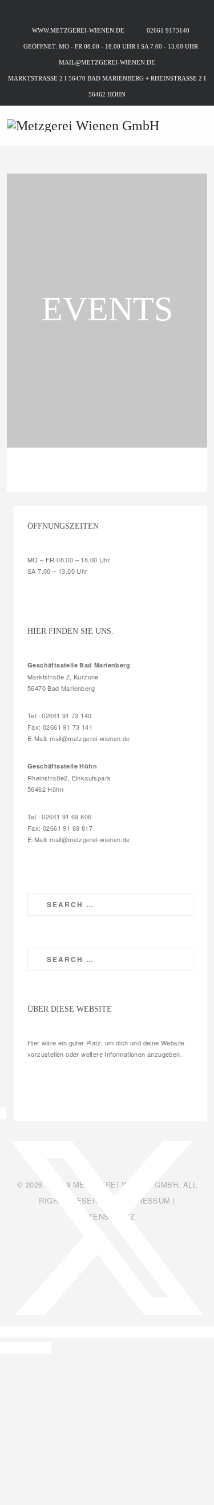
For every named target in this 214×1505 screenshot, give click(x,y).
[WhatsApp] (22, 1348)
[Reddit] (31, 1348)
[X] (107, 1332)
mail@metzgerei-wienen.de (107, 62)
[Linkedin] (4, 1348)
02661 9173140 (168, 30)
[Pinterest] (13, 1348)
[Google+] (40, 1348)
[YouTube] (48, 1348)
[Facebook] (3, 1113)
